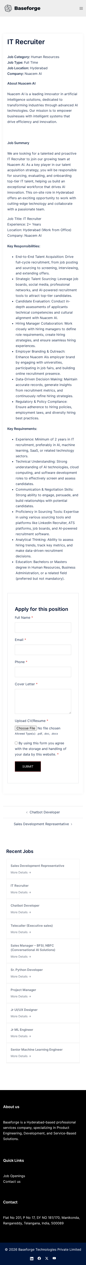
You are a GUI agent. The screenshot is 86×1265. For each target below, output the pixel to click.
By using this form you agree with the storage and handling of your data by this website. (40, 748)
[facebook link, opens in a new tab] (39, 1258)
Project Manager (23, 990)
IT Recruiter (20, 886)
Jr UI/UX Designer (24, 1010)
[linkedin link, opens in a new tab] (31, 1258)
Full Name (24, 617)
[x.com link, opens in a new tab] (46, 1258)
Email (20, 640)
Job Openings (14, 1176)
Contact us (11, 1181)
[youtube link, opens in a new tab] (54, 1258)
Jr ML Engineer (22, 1030)
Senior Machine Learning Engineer (37, 1050)
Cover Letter (26, 684)
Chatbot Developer (45, 812)
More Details (19, 872)
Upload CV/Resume (31, 721)
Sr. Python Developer (27, 970)
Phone (21, 662)
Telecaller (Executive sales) (32, 926)
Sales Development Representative (41, 824)
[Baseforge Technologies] (22, 8)
